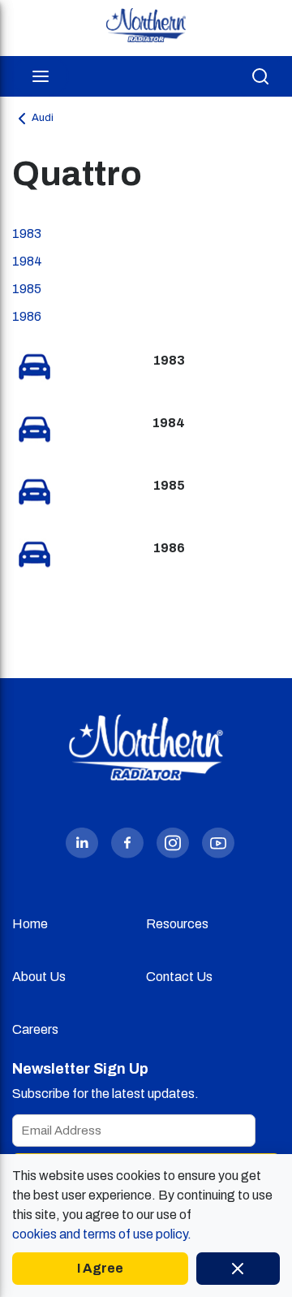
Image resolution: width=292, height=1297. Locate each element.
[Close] (238, 1268)
